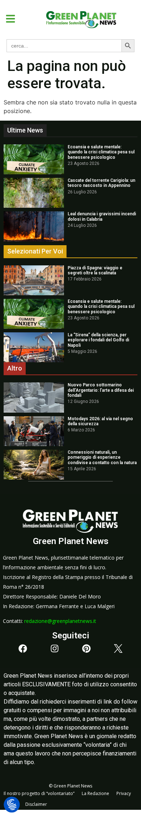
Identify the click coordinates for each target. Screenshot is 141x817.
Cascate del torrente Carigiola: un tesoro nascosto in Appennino (101, 183)
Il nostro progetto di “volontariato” (39, 793)
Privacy (123, 793)
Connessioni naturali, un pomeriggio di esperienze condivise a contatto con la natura (102, 457)
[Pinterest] (86, 648)
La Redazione (95, 793)
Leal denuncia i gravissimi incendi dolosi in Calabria (102, 216)
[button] (8, 19)
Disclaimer (36, 804)
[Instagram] (54, 648)
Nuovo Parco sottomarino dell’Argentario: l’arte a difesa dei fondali (101, 390)
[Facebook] (22, 648)
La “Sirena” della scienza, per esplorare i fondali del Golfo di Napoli (98, 340)
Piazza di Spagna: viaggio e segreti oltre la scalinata (95, 270)
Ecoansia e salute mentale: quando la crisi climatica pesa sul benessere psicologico (101, 152)
